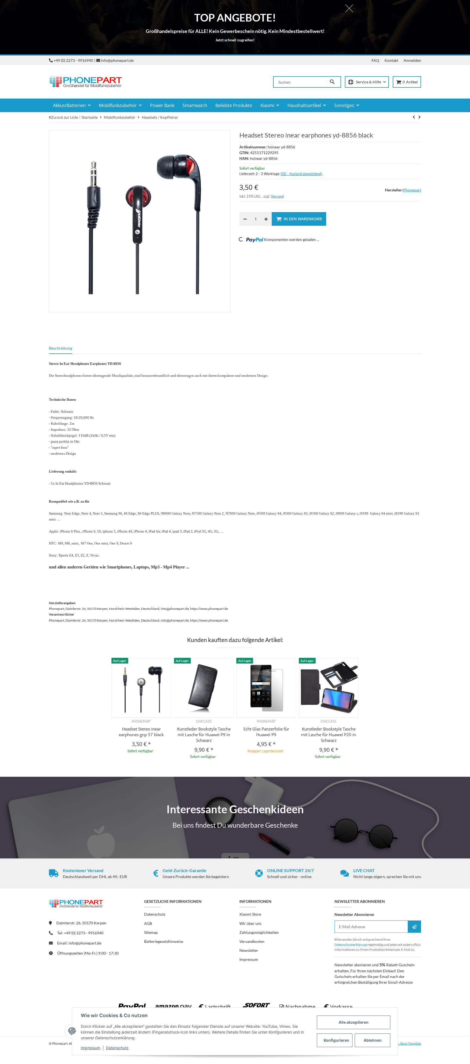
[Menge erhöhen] (266, 219)
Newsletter (248, 950)
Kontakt (391, 60)
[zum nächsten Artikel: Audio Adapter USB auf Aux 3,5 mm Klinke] (413, 117)
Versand (277, 196)
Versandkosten (251, 941)
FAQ (375, 60)
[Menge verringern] (245, 219)
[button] (366, 82)
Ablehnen (373, 1040)
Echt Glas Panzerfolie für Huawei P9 (266, 731)
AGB (148, 923)
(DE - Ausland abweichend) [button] (301, 174)
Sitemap (151, 932)
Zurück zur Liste (64, 117)
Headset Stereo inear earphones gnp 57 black (141, 731)
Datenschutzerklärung (351, 945)
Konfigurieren (336, 1040)
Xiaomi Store (250, 914)
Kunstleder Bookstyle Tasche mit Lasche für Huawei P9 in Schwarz (204, 734)
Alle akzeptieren (354, 1022)
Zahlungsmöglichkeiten (259, 932)
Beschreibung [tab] (60, 348)
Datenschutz (117, 1047)
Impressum (90, 1047)
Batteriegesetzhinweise (163, 941)
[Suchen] (333, 82)
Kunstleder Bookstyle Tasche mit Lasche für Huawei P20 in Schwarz (328, 734)
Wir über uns (250, 923)
